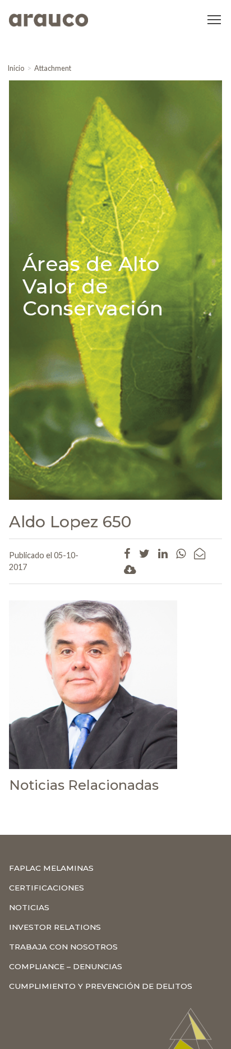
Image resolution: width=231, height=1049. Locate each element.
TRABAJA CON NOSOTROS (63, 946)
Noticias (29, 907)
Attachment (52, 68)
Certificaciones (46, 887)
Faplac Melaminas (51, 867)
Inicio (15, 68)
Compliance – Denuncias (65, 966)
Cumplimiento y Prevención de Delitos (100, 986)
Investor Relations (55, 927)
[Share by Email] (199, 553)
